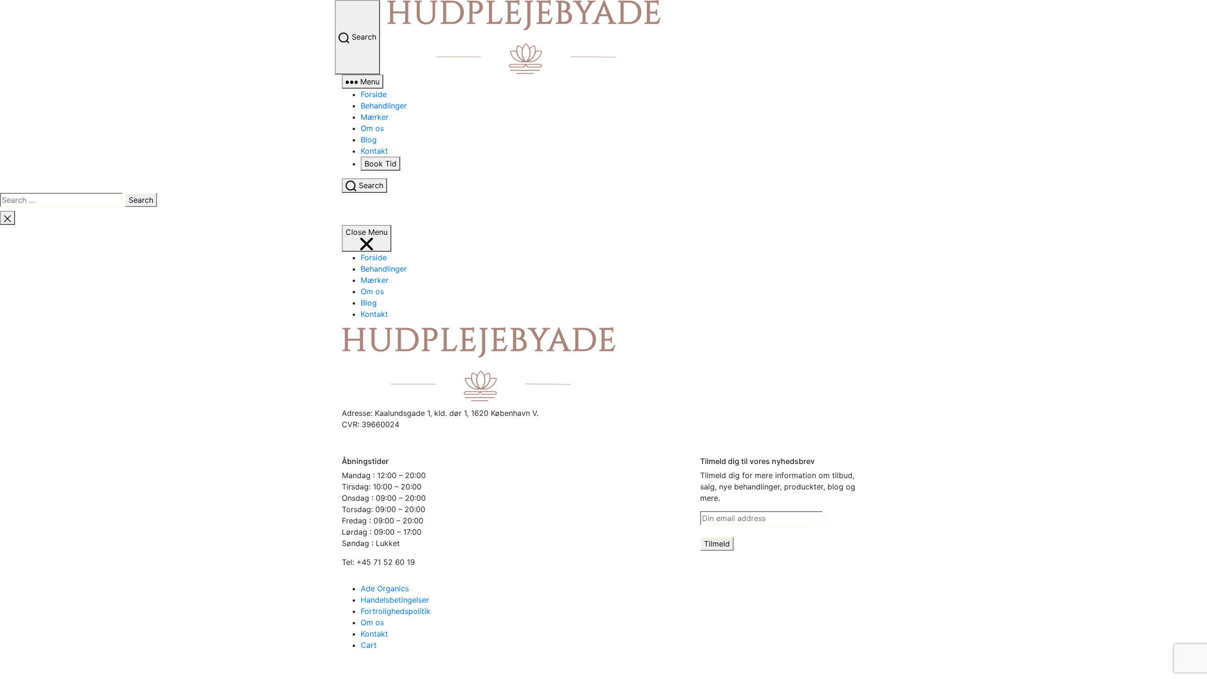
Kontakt (374, 151)
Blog (369, 139)
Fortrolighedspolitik (395, 611)
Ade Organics (385, 588)
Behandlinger (384, 105)
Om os (372, 128)
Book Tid (380, 163)
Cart (369, 645)
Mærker (375, 117)
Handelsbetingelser (395, 599)
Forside (374, 94)
